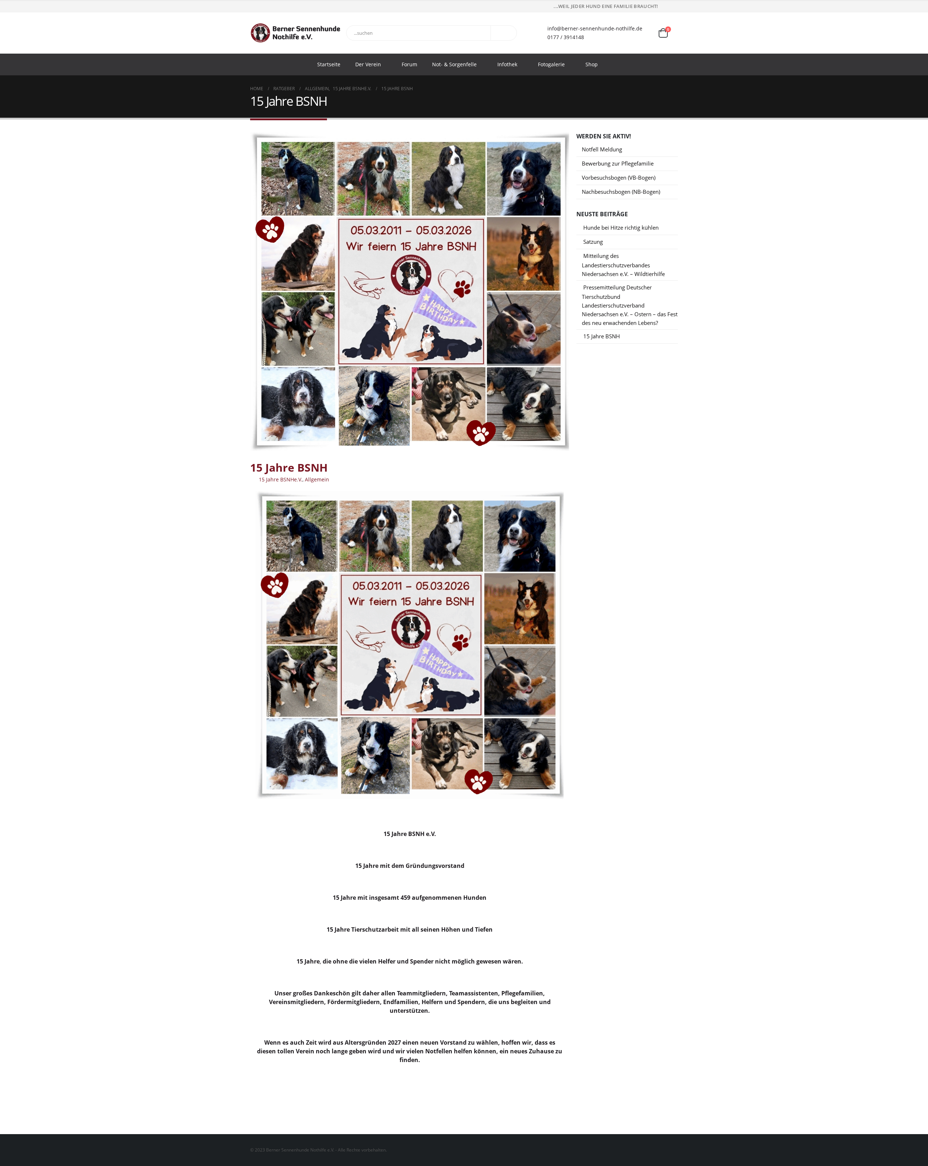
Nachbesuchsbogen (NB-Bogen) (621, 191)
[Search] (505, 33)
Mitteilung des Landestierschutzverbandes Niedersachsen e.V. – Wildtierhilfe (623, 264)
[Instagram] (673, 6)
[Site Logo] (295, 33)
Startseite (328, 64)
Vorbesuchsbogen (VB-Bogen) (618, 177)
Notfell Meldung (602, 149)
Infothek (507, 64)
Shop (591, 64)
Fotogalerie (551, 64)
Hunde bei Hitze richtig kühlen (621, 227)
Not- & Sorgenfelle (454, 64)
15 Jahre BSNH (601, 336)
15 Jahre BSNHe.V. (280, 479)
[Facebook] (663, 6)
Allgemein (317, 479)
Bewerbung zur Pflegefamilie (618, 163)
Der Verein (368, 64)
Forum (409, 64)
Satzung (593, 241)
